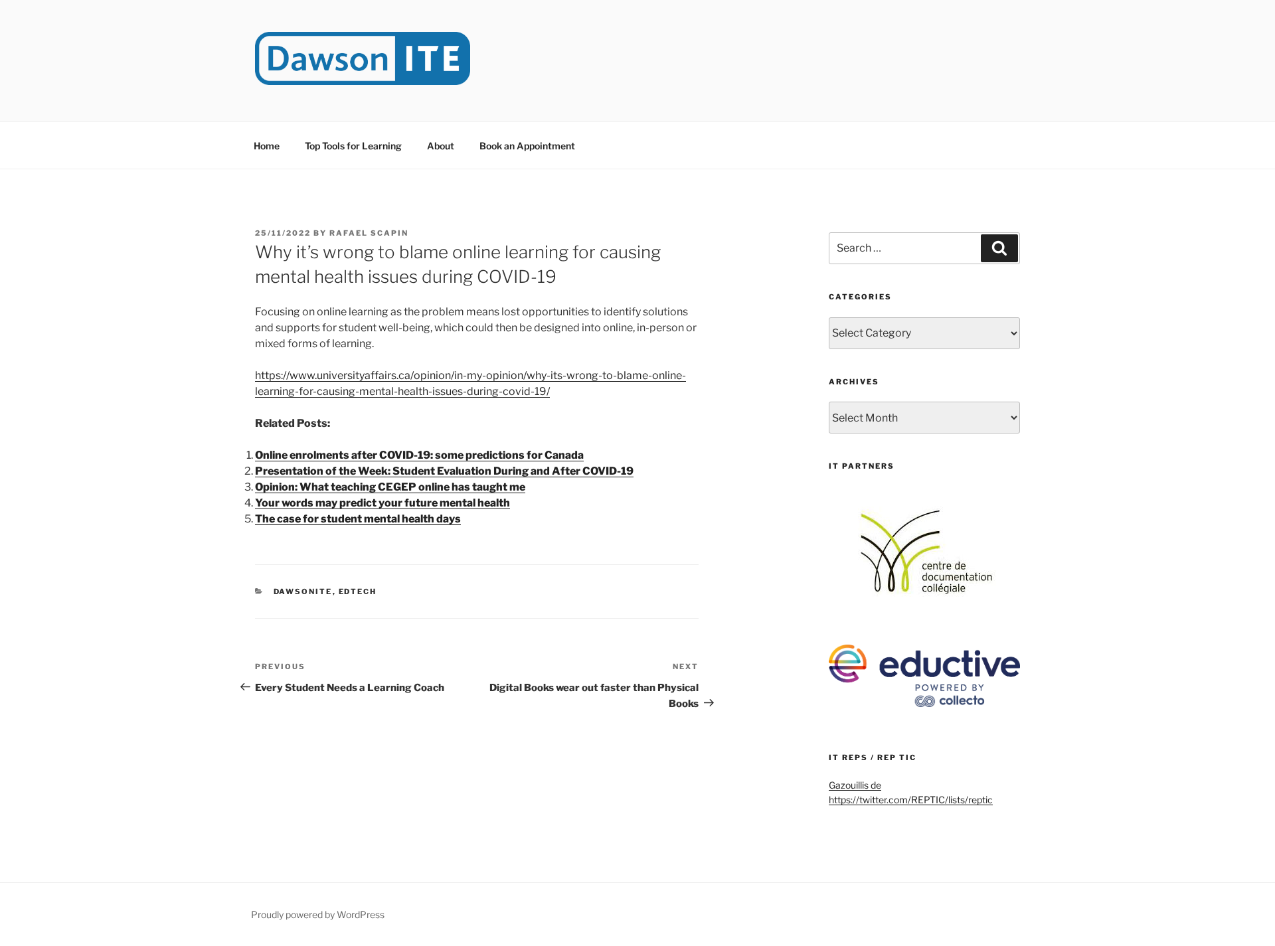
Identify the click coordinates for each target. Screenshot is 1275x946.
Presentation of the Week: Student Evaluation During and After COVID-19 (444, 471)
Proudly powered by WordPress (317, 914)
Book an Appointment (527, 145)
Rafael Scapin (368, 233)
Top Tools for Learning (353, 145)
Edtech (358, 591)
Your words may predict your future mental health (382, 503)
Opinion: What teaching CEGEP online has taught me (390, 487)
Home (267, 145)
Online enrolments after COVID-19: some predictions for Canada (419, 455)
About (440, 145)
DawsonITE (303, 591)
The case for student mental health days (358, 518)
